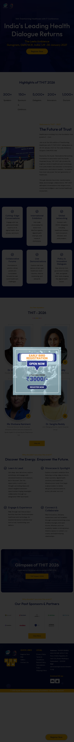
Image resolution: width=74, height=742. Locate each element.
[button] (60, 348)
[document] (37, 371)
